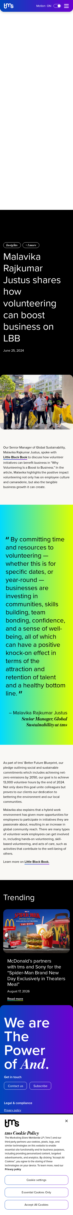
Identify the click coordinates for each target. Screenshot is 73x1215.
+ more (31, 245)
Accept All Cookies (37, 1205)
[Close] (66, 1120)
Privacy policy (13, 1169)
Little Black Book (15, 457)
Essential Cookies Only (36, 1192)
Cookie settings (36, 1180)
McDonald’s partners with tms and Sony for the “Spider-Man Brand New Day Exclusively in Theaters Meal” (36, 972)
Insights (12, 245)
